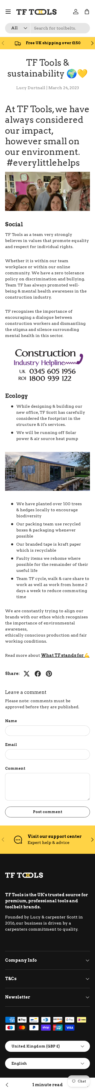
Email (11, 744)
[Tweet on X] (26, 673)
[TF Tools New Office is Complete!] (7, 1085)
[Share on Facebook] (37, 673)
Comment (15, 768)
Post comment (47, 812)
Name (11, 721)
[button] (86, 11)
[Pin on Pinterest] (48, 673)
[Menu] (8, 11)
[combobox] (47, 28)
